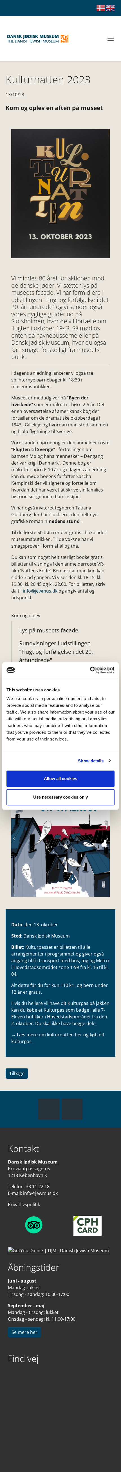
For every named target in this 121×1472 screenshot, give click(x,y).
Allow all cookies (60, 778)
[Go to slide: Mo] (50, 889)
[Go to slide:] (60, 889)
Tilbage (16, 1073)
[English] (110, 8)
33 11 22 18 (38, 1186)
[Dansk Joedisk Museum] (38, 39)
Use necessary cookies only (60, 797)
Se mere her (24, 1332)
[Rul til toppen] (108, 1459)
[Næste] (104, 838)
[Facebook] (48, 1109)
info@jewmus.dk (40, 591)
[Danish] (101, 8)
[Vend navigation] (110, 39)
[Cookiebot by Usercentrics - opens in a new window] (90, 670)
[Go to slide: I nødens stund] (70, 889)
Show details (91, 760)
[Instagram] (72, 1109)
